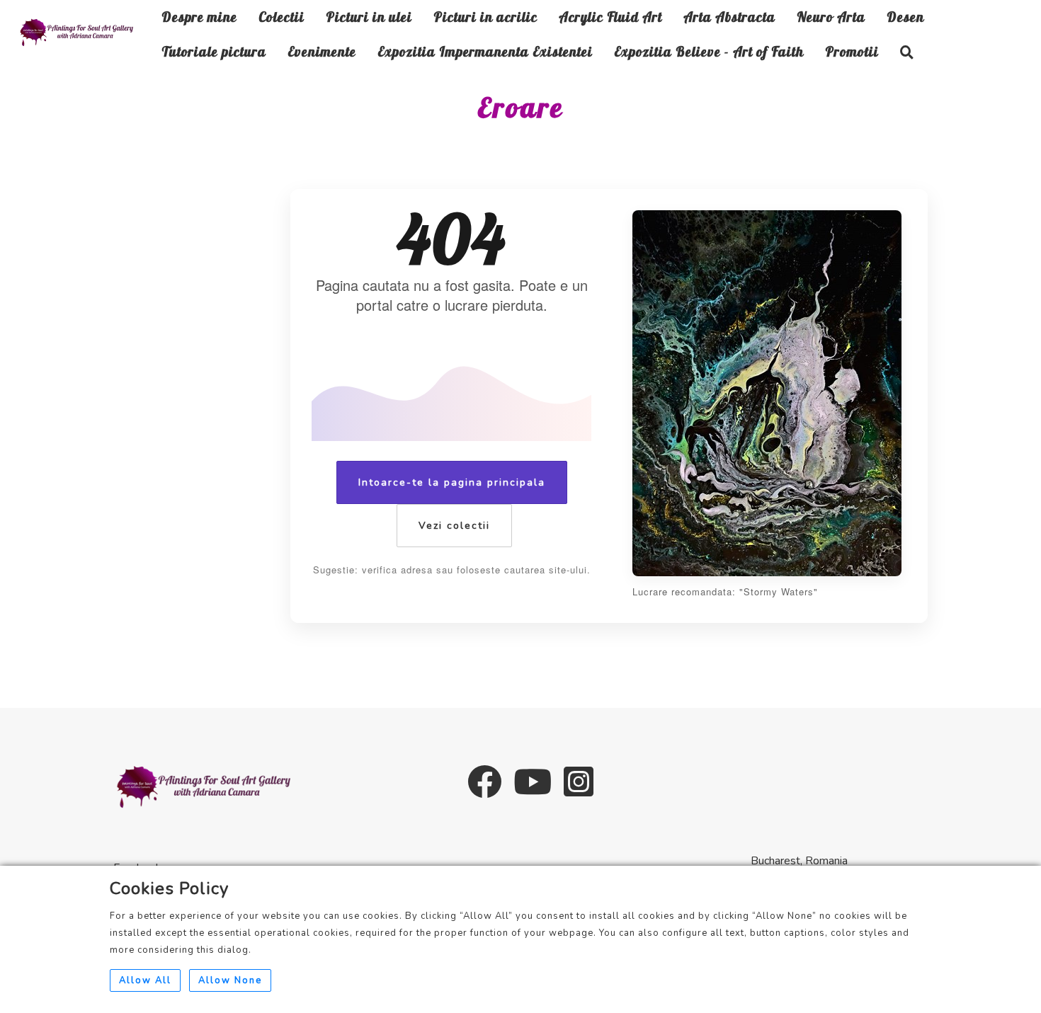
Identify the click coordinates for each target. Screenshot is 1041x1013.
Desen (905, 16)
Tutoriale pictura (213, 51)
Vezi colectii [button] (454, 525)
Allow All (145, 980)
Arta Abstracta (729, 16)
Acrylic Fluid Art (610, 16)
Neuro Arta (831, 16)
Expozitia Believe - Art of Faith (709, 51)
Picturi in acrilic (485, 16)
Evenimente (322, 51)
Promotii (852, 51)
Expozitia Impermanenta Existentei (485, 51)
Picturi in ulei (369, 16)
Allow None (230, 980)
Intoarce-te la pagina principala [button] (451, 482)
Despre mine (199, 16)
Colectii (281, 16)
